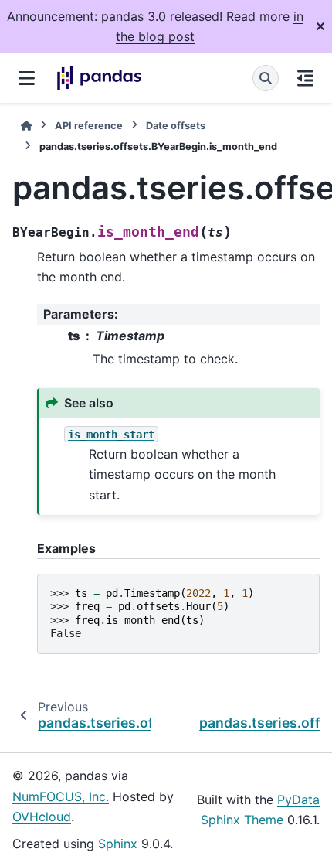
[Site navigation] (26, 78)
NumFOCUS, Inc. (60, 796)
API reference (89, 125)
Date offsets (175, 125)
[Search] (265, 78)
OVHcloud (41, 816)
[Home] (26, 126)
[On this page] (305, 78)
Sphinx (117, 843)
